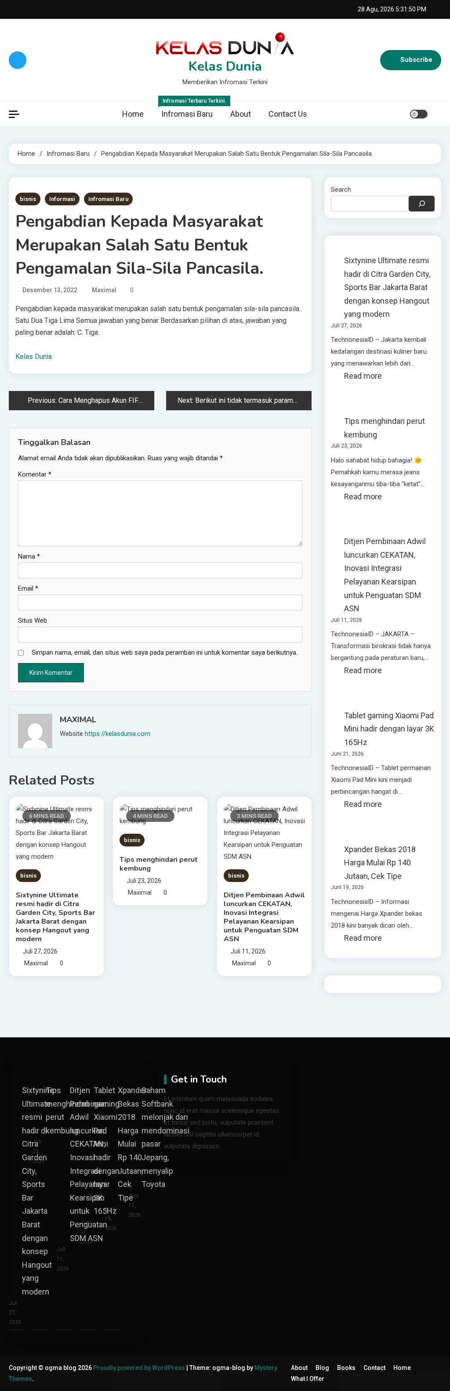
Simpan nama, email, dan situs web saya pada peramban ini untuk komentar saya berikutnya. (165, 652)
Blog (322, 1367)
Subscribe (416, 60)
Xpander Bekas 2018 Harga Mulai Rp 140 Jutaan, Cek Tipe (380, 863)
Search (341, 190)
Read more (363, 377)
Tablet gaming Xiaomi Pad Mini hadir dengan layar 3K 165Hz (389, 729)
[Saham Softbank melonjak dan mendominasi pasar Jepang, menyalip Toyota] (136, 1070)
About (240, 113)
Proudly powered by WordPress (139, 1367)
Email (28, 588)
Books (346, 1367)
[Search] (422, 204)
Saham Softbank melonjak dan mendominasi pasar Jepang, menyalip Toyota (165, 1137)
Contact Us (288, 113)
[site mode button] (419, 114)
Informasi (62, 199)
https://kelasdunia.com (117, 734)
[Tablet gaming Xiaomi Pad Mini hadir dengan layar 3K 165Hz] (88, 1070)
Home (133, 113)
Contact (374, 1367)
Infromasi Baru (191, 110)
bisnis (28, 199)
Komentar (34, 474)
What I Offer (307, 1378)
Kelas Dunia (225, 66)
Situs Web (32, 620)
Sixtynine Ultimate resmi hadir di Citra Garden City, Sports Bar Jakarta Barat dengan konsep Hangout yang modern (55, 917)
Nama (29, 556)
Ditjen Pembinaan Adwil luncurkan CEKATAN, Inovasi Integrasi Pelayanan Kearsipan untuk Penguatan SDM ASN (264, 917)
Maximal (104, 290)
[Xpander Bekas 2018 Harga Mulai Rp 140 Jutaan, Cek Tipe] (112, 1070)
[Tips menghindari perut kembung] (40, 1070)
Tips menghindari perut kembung (159, 864)
